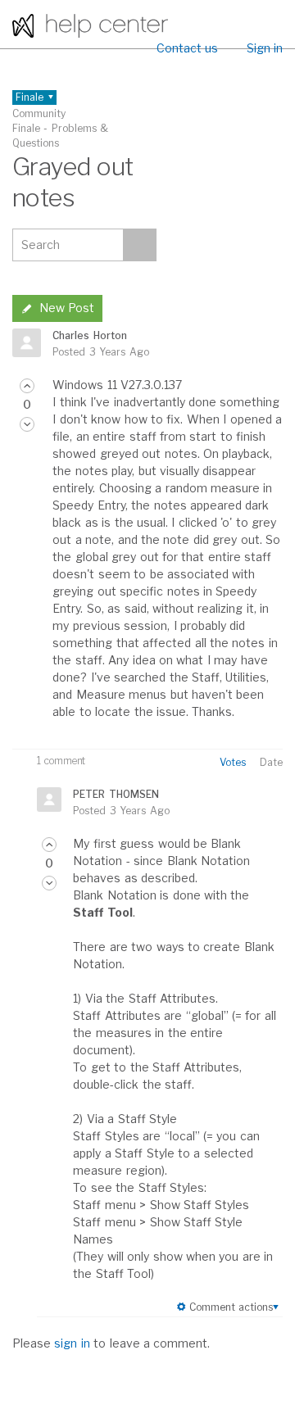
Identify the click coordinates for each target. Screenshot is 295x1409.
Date (271, 762)
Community (39, 113)
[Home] (90, 24)
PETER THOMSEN (115, 794)
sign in (71, 1343)
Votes (233, 762)
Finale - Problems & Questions (60, 135)
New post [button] (66, 308)
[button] (27, 385)
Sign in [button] (265, 48)
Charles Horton (89, 335)
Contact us (187, 48)
